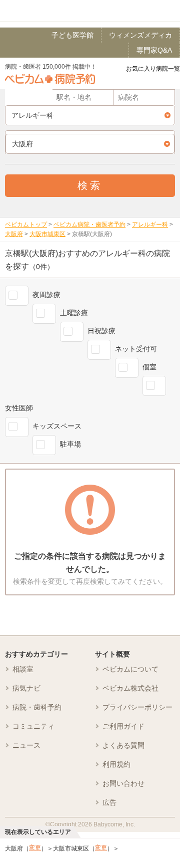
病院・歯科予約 (37, 707)
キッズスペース (57, 426)
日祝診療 (102, 331)
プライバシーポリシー (137, 707)
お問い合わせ (123, 783)
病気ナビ (26, 688)
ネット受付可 (136, 349)
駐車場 (70, 444)
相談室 (23, 669)
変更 (35, 847)
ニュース (26, 745)
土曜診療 (74, 313)
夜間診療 (46, 295)
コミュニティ (33, 726)
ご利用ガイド (123, 726)
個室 (149, 367)
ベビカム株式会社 (130, 688)
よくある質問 (123, 745)
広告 (109, 802)
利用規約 (116, 764)
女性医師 (19, 408)
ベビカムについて (130, 669)
